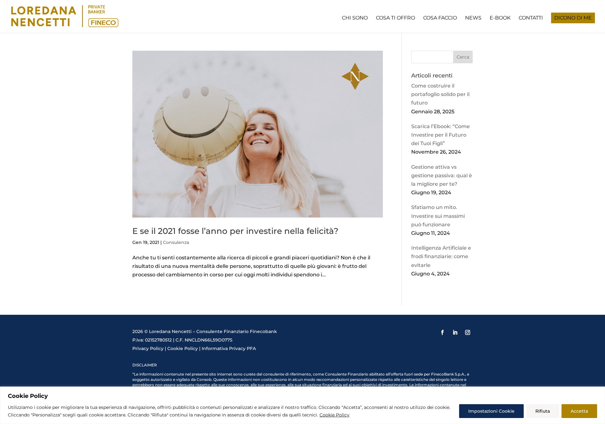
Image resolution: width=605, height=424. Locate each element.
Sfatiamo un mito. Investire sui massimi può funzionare (438, 215)
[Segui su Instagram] (468, 332)
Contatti (531, 18)
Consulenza (176, 242)
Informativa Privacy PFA (229, 348)
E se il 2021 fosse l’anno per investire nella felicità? (235, 231)
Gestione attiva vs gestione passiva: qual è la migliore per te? (441, 175)
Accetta (579, 411)
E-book (500, 18)
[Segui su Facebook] (442, 332)
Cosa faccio (440, 18)
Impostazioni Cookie (491, 411)
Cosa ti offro (395, 18)
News (473, 18)
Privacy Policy (148, 348)
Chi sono (355, 18)
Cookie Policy (334, 415)
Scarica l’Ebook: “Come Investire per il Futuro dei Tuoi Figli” (440, 134)
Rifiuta (542, 411)
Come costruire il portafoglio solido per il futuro (440, 94)
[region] (302, 405)
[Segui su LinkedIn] (455, 332)
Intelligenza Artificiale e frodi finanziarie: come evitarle (441, 256)
